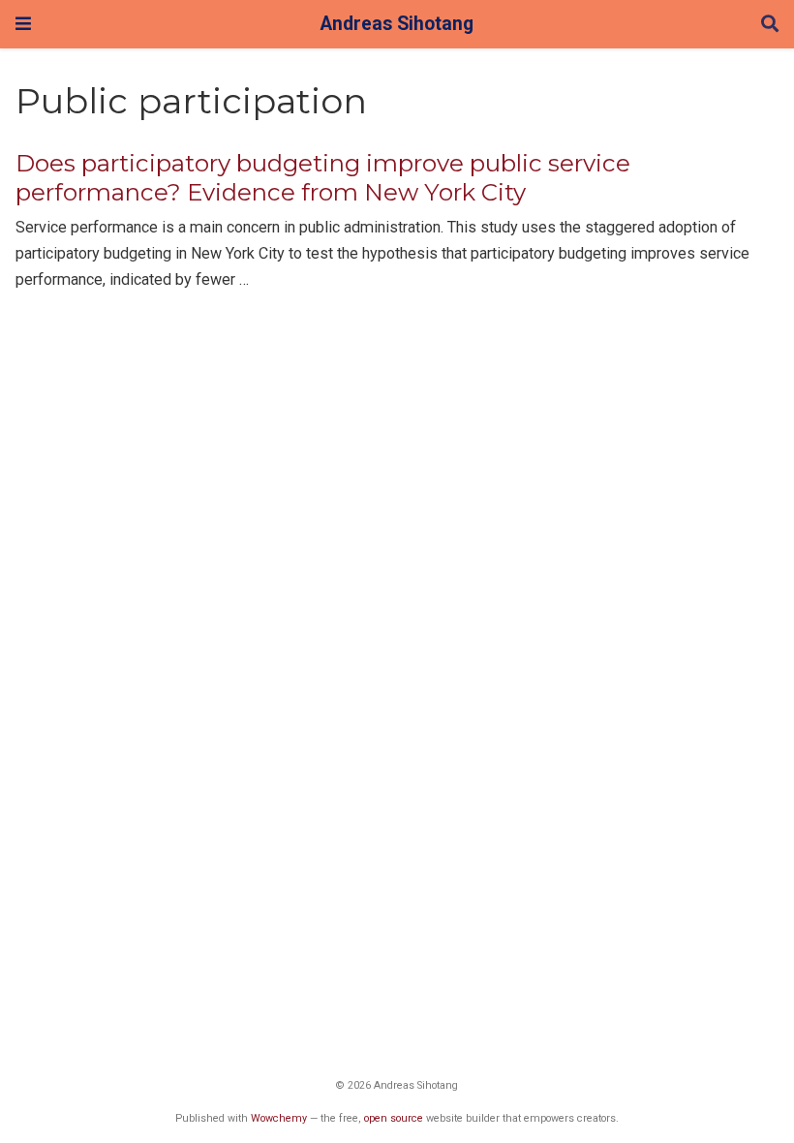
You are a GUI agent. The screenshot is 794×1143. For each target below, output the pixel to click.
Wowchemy (279, 1118)
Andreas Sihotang (397, 24)
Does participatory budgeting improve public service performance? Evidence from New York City (322, 177)
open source (393, 1118)
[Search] (770, 25)
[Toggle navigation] (23, 24)
